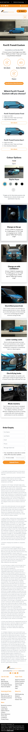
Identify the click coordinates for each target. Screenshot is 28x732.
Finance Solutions (20, 681)
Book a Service (5, 694)
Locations (24, 6)
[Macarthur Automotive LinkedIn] (8, 5)
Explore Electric (5, 710)
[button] (25, 17)
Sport (14, 164)
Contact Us (4, 707)
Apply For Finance (20, 679)
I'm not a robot (10, 458)
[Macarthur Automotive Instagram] (4, 5)
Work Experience (5, 714)
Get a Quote (14, 122)
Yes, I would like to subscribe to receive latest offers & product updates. (14, 453)
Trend (14, 161)
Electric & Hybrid (5, 686)
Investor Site (18, 699)
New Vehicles (4, 681)
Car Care (3, 699)
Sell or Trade (18, 685)
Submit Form (14, 462)
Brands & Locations (6, 705)
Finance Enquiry (19, 683)
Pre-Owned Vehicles (6, 685)
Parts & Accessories (6, 698)
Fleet (16, 688)
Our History (18, 698)
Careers (3, 712)
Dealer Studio (10, 730)
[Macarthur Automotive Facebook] (2, 5)
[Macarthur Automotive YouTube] (6, 5)
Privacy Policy (4, 719)
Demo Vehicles (5, 683)
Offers (16, 686)
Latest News (4, 709)
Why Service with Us (6, 696)
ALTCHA (22, 457)
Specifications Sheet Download (14, 83)
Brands (3, 679)
